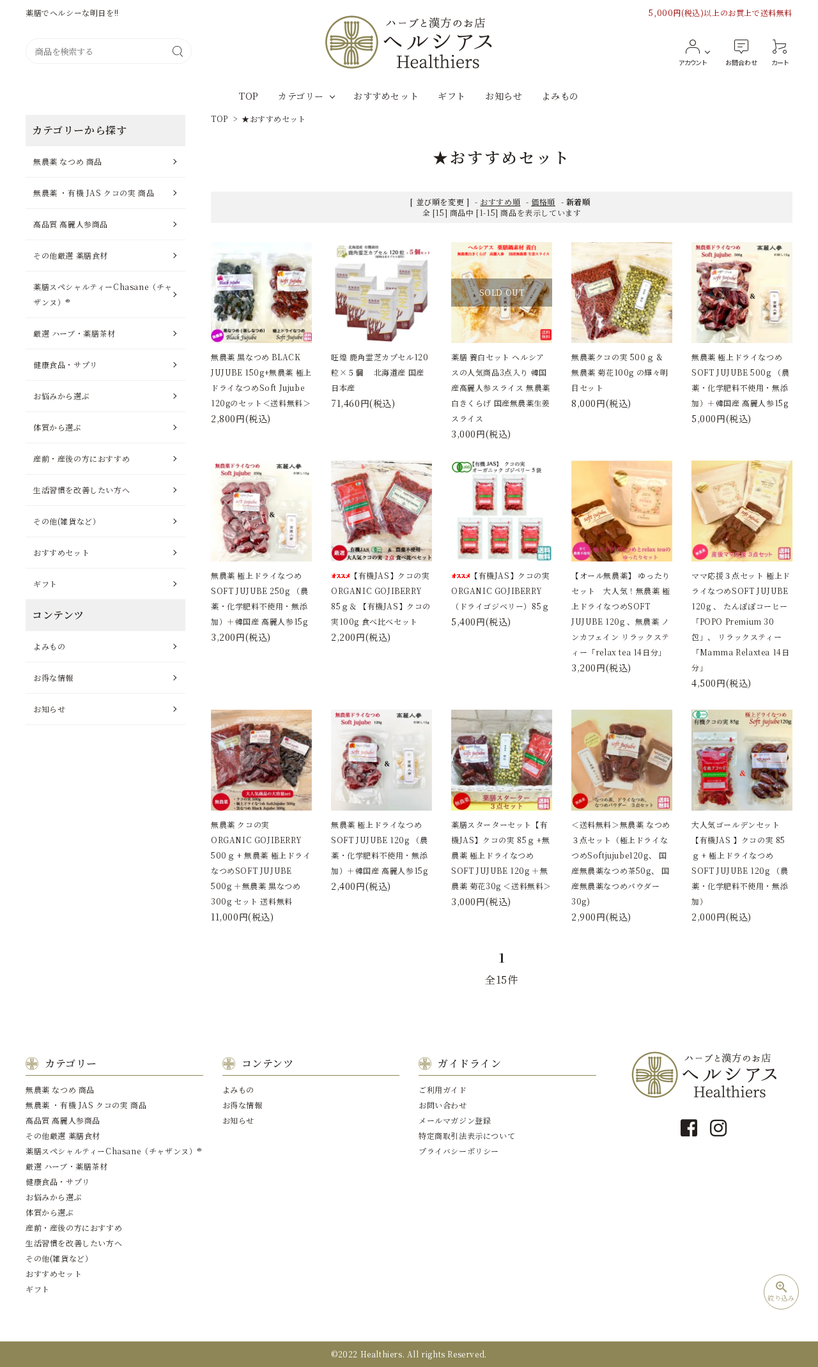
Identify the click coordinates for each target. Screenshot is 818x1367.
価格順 (543, 201)
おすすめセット (386, 95)
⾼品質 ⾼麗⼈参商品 (70, 223)
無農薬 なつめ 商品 (67, 161)
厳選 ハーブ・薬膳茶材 (74, 333)
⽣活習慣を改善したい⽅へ (81, 489)
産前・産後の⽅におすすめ (81, 458)
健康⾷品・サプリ (65, 364)
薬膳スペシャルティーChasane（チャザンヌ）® (103, 294)
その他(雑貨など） (66, 520)
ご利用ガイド (443, 1089)
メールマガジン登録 (455, 1120)
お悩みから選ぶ (61, 395)
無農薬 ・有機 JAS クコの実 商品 (93, 192)
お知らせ (503, 95)
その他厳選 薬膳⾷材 (70, 255)
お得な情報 (53, 677)
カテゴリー (301, 95)
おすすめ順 (500, 201)
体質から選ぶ (57, 427)
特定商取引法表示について (467, 1135)
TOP (249, 95)
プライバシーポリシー (459, 1150)
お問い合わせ (443, 1104)
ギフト (452, 95)
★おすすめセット (274, 118)
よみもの (559, 95)
